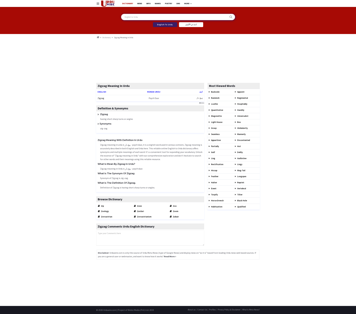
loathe (214, 104)
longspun (241, 176)
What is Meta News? (251, 309)
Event (213, 188)
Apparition (216, 140)
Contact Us (202, 309)
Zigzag (101, 98)
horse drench (217, 200)
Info (148, 3)
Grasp (214, 128)
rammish (215, 98)
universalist (242, 116)
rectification (217, 164)
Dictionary (127, 3)
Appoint (240, 92)
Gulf (213, 152)
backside (215, 92)
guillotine (241, 158)
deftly (240, 152)
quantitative (217, 110)
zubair (175, 216)
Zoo (174, 206)
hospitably (242, 104)
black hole (242, 200)
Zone (139, 206)
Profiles (212, 309)
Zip (102, 206)
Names (158, 3)
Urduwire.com (109, 310)
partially (215, 146)
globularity (242, 128)
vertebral (241, 188)
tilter (240, 194)
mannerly (241, 134)
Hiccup (214, 170)
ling (213, 158)
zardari (140, 211)
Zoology (105, 211)
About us (192, 309)
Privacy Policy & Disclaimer (229, 309)
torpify (214, 194)
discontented (243, 140)
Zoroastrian (106, 216)
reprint (240, 182)
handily (240, 110)
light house (216, 122)
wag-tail (241, 170)
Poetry (168, 3)
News (139, 3)
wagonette (216, 116)
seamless (215, 134)
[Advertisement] (178, 60)
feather (214, 176)
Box (239, 122)
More (186, 3)
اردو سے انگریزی (191, 24)
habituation (216, 206)
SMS (178, 3)
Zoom (175, 211)
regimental (242, 98)
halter (214, 182)
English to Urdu (165, 25)
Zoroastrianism (144, 216)
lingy (239, 164)
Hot (239, 146)
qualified (241, 206)
